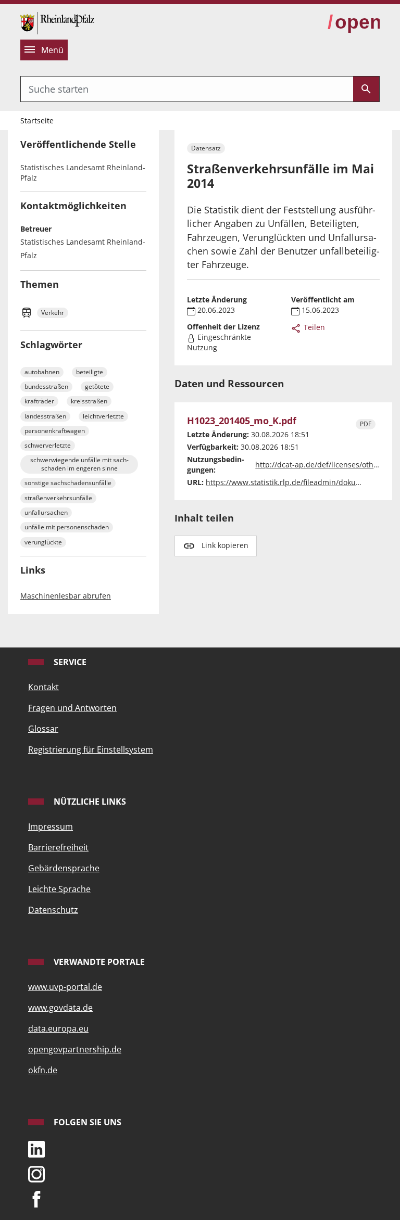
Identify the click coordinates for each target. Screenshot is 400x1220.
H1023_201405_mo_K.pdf (241, 420)
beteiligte (89, 371)
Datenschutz (53, 910)
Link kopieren (225, 545)
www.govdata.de (60, 1007)
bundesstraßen (46, 386)
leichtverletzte (103, 416)
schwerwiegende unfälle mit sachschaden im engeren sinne (79, 464)
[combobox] (187, 89)
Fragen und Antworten (72, 708)
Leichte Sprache (59, 889)
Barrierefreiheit (58, 847)
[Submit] (366, 89)
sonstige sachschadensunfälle (67, 482)
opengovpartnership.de (74, 1049)
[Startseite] (57, 22)
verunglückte (43, 542)
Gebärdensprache (63, 868)
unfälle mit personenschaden (66, 527)
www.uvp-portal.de (65, 987)
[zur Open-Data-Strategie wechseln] (354, 22)
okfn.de (42, 1070)
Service (69, 662)
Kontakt (43, 687)
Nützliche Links (89, 801)
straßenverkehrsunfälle (58, 497)
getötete (97, 386)
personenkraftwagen (54, 430)
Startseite (37, 120)
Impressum (50, 826)
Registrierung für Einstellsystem (90, 749)
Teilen (313, 327)
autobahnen (41, 371)
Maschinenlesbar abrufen (65, 596)
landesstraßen (45, 416)
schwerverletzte (47, 445)
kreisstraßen (89, 401)
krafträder (39, 401)
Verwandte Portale (98, 962)
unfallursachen (46, 512)
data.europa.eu (58, 1028)
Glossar (43, 728)
